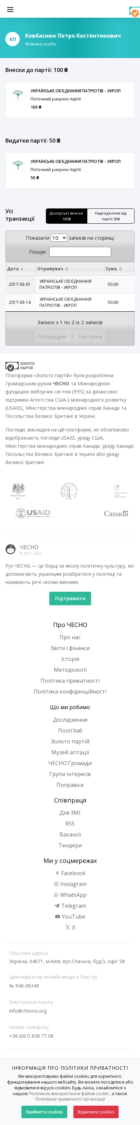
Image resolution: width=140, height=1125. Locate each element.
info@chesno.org (28, 1011)
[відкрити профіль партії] (18, 95)
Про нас (70, 637)
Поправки (70, 785)
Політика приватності (70, 680)
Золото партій (70, 741)
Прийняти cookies (44, 1112)
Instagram (73, 884)
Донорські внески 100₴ (66, 215)
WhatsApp (73, 895)
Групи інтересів (70, 774)
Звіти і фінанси (70, 648)
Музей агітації (70, 752)
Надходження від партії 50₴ (110, 215)
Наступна (90, 336)
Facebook (73, 873)
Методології (70, 670)
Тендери (70, 845)
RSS (70, 823)
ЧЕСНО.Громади (70, 763)
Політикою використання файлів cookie (69, 1093)
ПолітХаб (70, 730)
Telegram (73, 905)
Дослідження (70, 719)
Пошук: (38, 251)
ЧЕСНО (29, 547)
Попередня (52, 336)
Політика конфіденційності (70, 691)
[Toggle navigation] (10, 9)
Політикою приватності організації (70, 1099)
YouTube (72, 916)
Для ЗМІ (70, 812)
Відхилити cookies (96, 1112)
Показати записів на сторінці (70, 237)
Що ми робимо (70, 707)
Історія (70, 659)
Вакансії (70, 834)
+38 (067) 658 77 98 (31, 1036)
